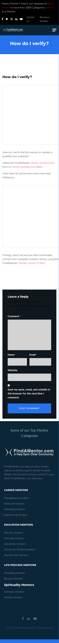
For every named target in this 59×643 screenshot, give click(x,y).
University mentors (15, 544)
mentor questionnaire (42, 163)
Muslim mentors (13, 597)
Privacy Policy (45, 627)
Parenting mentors (14, 573)
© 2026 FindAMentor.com (20, 627)
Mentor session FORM (32, 263)
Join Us (50, 7)
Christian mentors (14, 592)
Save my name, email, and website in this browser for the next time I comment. (29, 393)
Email (33, 354)
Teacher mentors (13, 532)
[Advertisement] (29, 114)
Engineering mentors (15, 515)
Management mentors (16, 498)
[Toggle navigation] (54, 30)
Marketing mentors (14, 509)
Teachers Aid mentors (16, 555)
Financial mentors (14, 503)
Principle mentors (14, 538)
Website (12, 370)
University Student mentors (19, 549)
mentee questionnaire (24, 167)
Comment (14, 316)
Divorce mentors (13, 578)
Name (12, 354)
